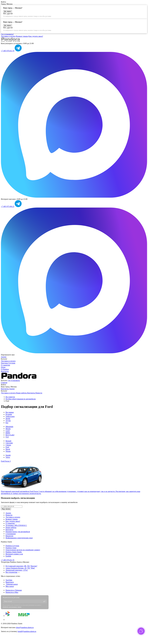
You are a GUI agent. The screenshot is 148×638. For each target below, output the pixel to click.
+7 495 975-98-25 (7, 206)
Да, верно (7, 11)
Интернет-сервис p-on (14, 554)
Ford (7, 447)
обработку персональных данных (12, 607)
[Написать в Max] (74, 197)
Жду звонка (6, 509)
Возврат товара (22, 36)
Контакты (5, 371)
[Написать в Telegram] (18, 51)
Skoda (8, 418)
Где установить (14, 380)
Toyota (8, 421)
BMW (8, 433)
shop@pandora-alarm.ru (25, 627)
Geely (8, 431)
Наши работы (21, 393)
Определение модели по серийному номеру (23, 550)
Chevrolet (9, 443)
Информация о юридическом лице (19, 538)
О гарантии (5, 365)
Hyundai (9, 414)
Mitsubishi (9, 427)
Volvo (8, 457)
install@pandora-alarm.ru (27, 631)
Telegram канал (12, 584)
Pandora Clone (11, 548)
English (8, 556)
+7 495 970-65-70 (7, 51)
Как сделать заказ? (35, 36)
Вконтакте (10, 582)
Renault (8, 441)
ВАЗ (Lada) (10, 435)
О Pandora (5, 369)
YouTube (9, 580)
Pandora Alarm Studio (14, 552)
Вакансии (9, 536)
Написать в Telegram (14, 590)
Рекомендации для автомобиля (18, 532)
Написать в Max (12, 592)
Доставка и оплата (8, 36)
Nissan (8, 451)
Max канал (10, 586)
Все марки (10, 412)
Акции (3, 357)
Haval (8, 449)
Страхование (11, 534)
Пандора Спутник (8, 363)
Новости (38, 393)
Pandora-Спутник (12, 546)
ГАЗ (7, 437)
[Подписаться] (44, 601)
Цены (3, 367)
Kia (7, 423)
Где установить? (7, 34)
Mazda (8, 429)
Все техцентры (11, 572)
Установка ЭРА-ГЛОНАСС (16, 525)
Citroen (8, 445)
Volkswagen (10, 416)
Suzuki (8, 455)
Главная (4, 383)
